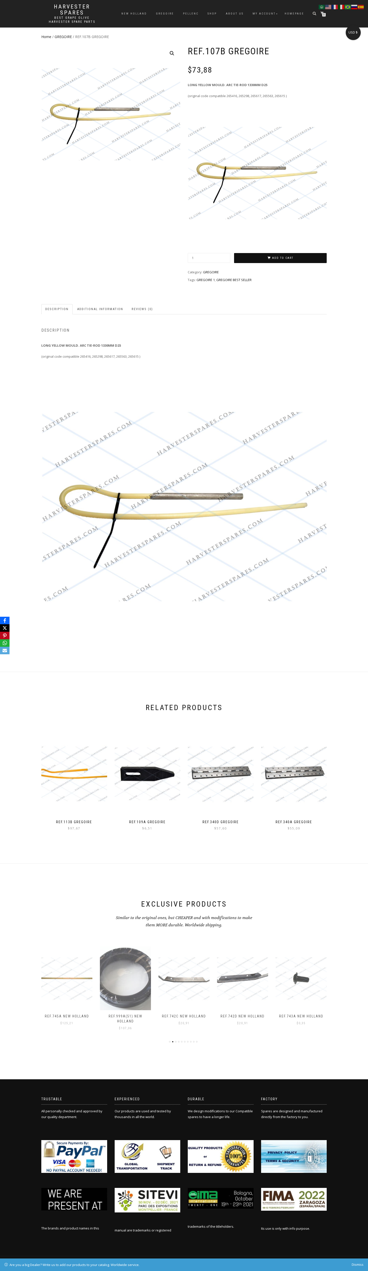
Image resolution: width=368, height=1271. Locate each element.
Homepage (294, 13)
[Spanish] (361, 6)
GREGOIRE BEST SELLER (234, 280)
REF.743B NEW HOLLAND (301, 1016)
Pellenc (191, 13)
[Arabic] (322, 6)
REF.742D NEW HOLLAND (184, 1016)
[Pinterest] (5, 635)
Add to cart (282, 258)
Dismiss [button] (357, 1264)
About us (235, 13)
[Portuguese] (348, 6)
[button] (171, 53)
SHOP (212, 13)
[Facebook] (5, 620)
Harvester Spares (72, 10)
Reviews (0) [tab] (142, 309)
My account (264, 13)
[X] (5, 628)
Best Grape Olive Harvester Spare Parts (72, 20)
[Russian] (354, 6)
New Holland (134, 13)
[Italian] (341, 6)
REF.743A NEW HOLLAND (243, 1016)
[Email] (5, 650)
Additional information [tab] (100, 309)
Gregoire (165, 13)
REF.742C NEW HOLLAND (125, 1016)
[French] (335, 6)
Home (46, 36)
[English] (328, 6)
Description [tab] (57, 309)
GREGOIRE (63, 36)
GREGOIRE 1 (206, 280)
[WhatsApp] (5, 643)
